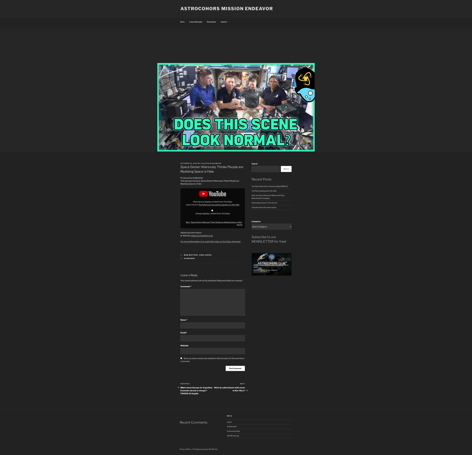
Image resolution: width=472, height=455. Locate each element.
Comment (185, 286)
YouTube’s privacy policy (219, 205)
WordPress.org (233, 436)
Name (183, 320)
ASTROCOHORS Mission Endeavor (226, 8)
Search (255, 164)
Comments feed (233, 431)
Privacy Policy (185, 449)
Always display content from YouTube (213, 213)
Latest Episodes (195, 22)
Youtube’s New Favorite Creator (264, 207)
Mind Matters (191, 255)
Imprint (224, 22)
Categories (256, 221)
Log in (229, 422)
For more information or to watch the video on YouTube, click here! (210, 241)
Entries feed (231, 426)
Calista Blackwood (211, 163)
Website (184, 345)
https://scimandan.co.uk (202, 236)
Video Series (205, 255)
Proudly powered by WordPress (205, 449)
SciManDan (189, 258)
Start (182, 22)
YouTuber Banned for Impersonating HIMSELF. (270, 186)
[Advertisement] (236, 44)
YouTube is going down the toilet (264, 191)
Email (183, 333)
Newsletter (211, 22)
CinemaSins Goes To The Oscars (264, 203)
